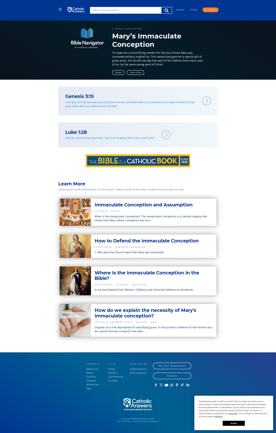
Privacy (127, 421)
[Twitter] (161, 385)
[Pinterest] (177, 385)
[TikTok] (182, 385)
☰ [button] (60, 9)
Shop (193, 9)
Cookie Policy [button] (233, 414)
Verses (118, 72)
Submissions (138, 369)
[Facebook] (155, 385)
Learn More (135, 72)
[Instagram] (171, 385)
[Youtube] (166, 385)
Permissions (138, 373)
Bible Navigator (127, 28)
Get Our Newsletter (172, 366)
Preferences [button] (218, 417)
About (180, 9)
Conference (115, 376)
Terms (120, 421)
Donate (210, 9)
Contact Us (135, 421)
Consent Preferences (150, 421)
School (112, 373)
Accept (234, 423)
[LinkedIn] (187, 385)
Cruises (113, 380)
